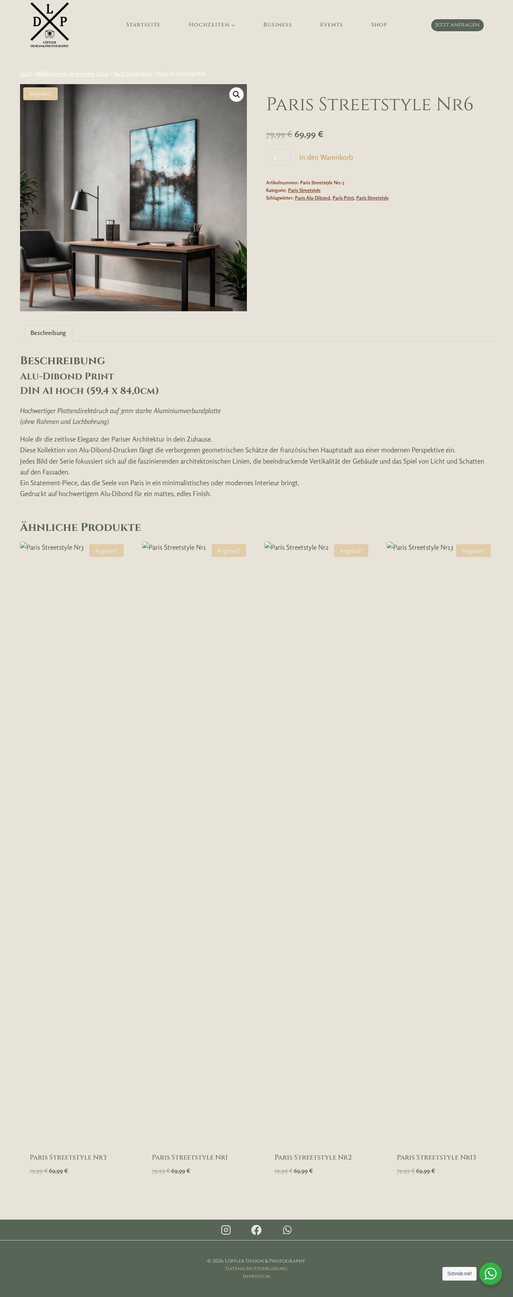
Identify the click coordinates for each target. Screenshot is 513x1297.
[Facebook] (256, 1230)
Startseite (143, 24)
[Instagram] (226, 1230)
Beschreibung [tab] (48, 333)
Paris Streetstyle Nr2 (313, 1157)
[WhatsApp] (287, 1230)
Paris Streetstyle (304, 190)
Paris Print (343, 198)
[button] (236, 94)
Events (331, 24)
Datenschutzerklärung (256, 1268)
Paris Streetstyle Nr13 (436, 1157)
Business (277, 24)
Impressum (256, 1276)
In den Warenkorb (326, 157)
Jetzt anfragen (457, 24)
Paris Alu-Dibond (312, 198)
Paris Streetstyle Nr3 (68, 1157)
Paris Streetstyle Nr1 (190, 1157)
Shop (379, 24)
